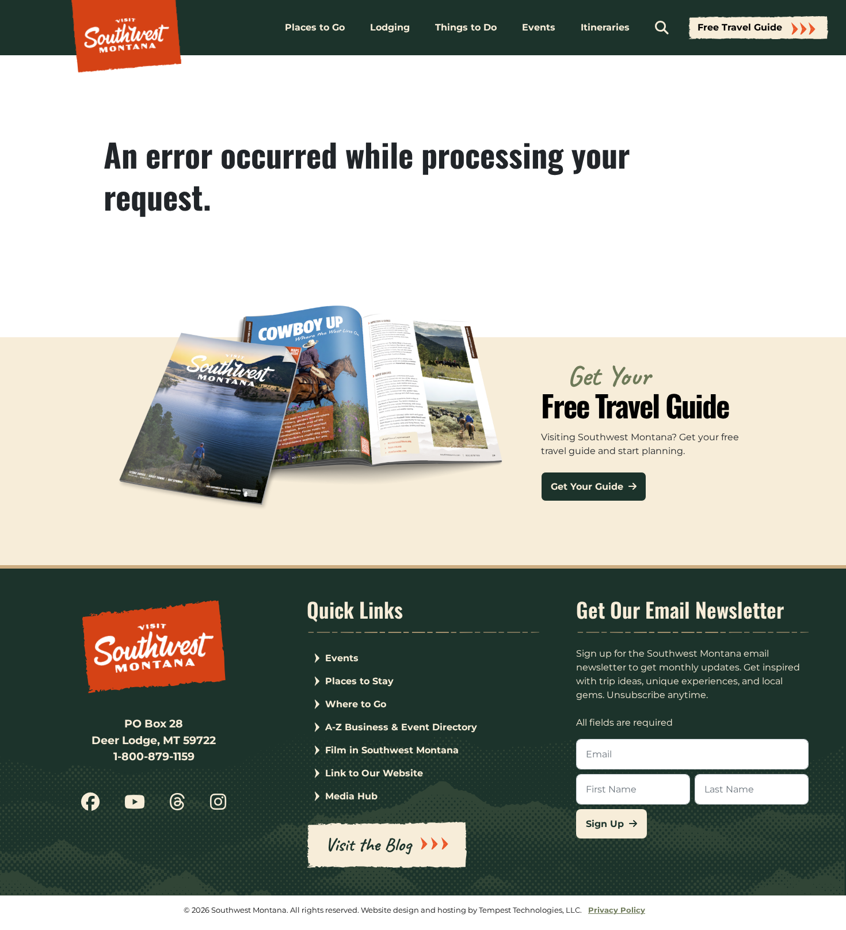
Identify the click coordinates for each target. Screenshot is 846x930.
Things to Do (466, 27)
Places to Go (315, 27)
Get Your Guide (588, 486)
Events (538, 27)
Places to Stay (359, 681)
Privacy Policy (616, 910)
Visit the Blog (368, 844)
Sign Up (606, 823)
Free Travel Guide (740, 27)
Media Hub (351, 796)
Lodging (390, 27)
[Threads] (177, 806)
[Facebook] (90, 806)
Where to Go (355, 704)
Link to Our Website (374, 773)
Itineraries (605, 27)
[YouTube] (134, 806)
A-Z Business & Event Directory (401, 727)
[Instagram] (217, 806)
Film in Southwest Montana (392, 750)
